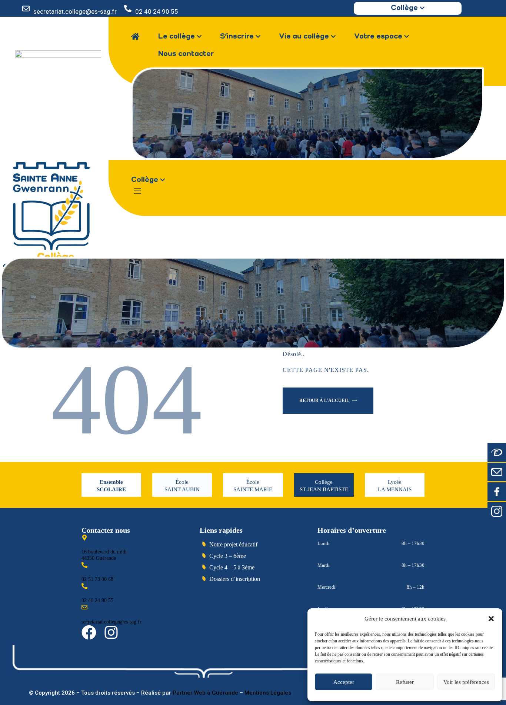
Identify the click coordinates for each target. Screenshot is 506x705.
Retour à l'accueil (324, 400)
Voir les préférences (466, 682)
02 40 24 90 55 (156, 11)
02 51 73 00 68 (97, 579)
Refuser (405, 682)
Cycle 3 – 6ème (227, 556)
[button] (491, 618)
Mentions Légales (267, 692)
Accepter (343, 682)
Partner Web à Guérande (205, 692)
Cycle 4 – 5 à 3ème (231, 567)
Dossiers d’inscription (234, 579)
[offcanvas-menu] (137, 191)
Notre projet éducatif (233, 544)
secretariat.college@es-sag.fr (75, 11)
